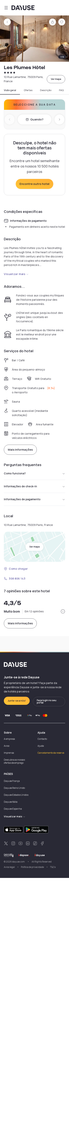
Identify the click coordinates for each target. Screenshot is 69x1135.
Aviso (6, 745)
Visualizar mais (14, 274)
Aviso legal (9, 867)
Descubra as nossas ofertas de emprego (14, 761)
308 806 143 (17, 578)
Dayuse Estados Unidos (16, 794)
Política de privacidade (32, 867)
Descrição (45, 90)
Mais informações (20, 450)
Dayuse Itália (10, 801)
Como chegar (18, 568)
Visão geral (10, 90)
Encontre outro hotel (34, 184)
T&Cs (53, 867)
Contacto (42, 739)
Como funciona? (15, 473)
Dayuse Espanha (13, 808)
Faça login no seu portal (46, 701)
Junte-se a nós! (17, 700)
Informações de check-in (20, 486)
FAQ (61, 90)
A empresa (9, 739)
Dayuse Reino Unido (14, 788)
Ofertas (28, 90)
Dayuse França (12, 781)
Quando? (36, 119)
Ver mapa (56, 79)
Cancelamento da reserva (51, 752)
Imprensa (9, 752)
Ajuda (41, 745)
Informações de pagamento (22, 499)
